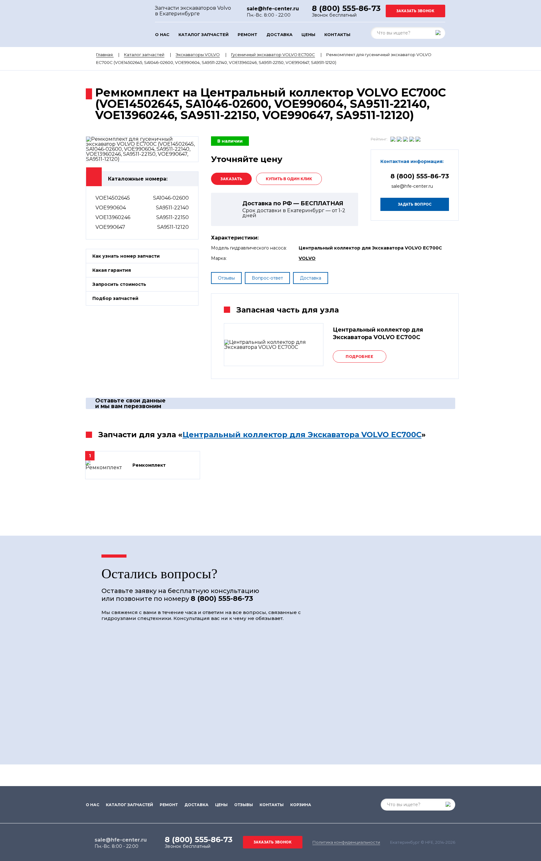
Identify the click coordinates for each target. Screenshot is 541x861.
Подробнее (359, 356)
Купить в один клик (289, 178)
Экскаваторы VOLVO (198, 54)
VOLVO (307, 258)
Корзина (300, 805)
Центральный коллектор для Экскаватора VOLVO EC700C (302, 434)
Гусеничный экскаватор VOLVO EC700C (273, 54)
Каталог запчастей (203, 35)
